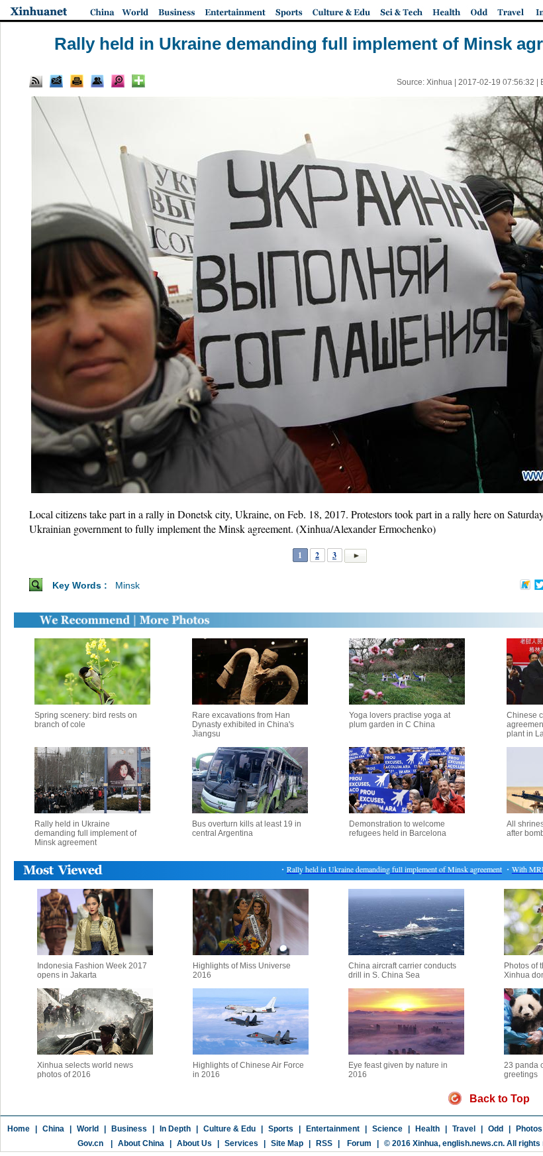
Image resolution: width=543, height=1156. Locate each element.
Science (387, 1128)
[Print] (76, 80)
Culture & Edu (229, 1128)
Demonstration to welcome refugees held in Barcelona (397, 828)
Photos (529, 1128)
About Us (194, 1143)
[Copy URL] (97, 80)
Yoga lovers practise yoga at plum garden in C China (399, 720)
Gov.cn (90, 1143)
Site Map (287, 1143)
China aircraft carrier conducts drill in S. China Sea (402, 970)
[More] (138, 80)
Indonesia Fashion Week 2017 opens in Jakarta (92, 970)
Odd (495, 1128)
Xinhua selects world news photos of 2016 (85, 1070)
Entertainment (333, 1128)
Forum (358, 1143)
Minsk (127, 585)
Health (427, 1128)
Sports (280, 1128)
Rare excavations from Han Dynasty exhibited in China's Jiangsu (243, 724)
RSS (324, 1143)
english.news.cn (472, 1143)
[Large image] (117, 80)
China (53, 1128)
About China (141, 1143)
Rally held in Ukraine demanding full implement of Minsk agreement (85, 833)
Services (241, 1143)
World (88, 1128)
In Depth (175, 1128)
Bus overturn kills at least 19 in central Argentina (246, 828)
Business (129, 1128)
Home (18, 1128)
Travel (463, 1128)
